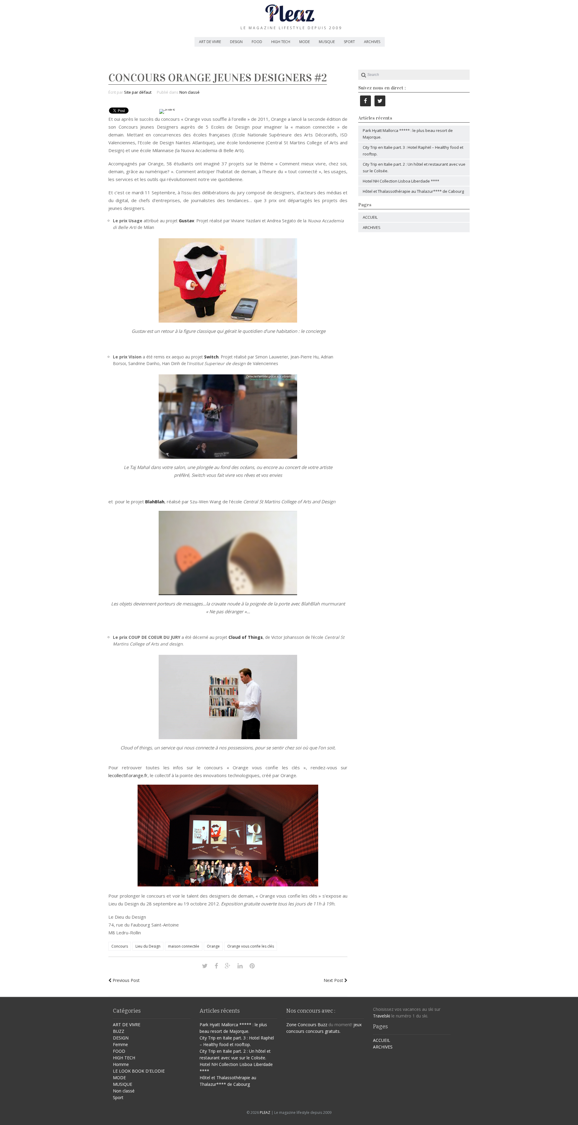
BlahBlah (154, 501)
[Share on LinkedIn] (240, 966)
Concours (119, 946)
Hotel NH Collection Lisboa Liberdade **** (401, 181)
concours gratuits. (323, 1031)
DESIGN (236, 41)
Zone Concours (301, 1024)
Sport (118, 1097)
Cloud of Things (245, 637)
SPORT (349, 41)
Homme (121, 1064)
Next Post (334, 980)
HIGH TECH (280, 41)
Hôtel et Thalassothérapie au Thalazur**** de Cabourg (413, 191)
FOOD (257, 41)
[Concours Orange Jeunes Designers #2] (205, 966)
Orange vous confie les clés (250, 946)
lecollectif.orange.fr (128, 775)
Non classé (189, 92)
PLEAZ (265, 1112)
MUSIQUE (327, 41)
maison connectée (183, 946)
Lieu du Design (147, 946)
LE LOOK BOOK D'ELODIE (139, 1071)
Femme (120, 1044)
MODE (304, 41)
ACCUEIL (370, 217)
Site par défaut (137, 92)
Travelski (381, 1016)
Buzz (322, 1024)
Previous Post (125, 980)
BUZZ (118, 1031)
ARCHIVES (372, 41)
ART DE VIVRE (210, 41)
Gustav (186, 220)
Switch (211, 357)
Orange (213, 946)
